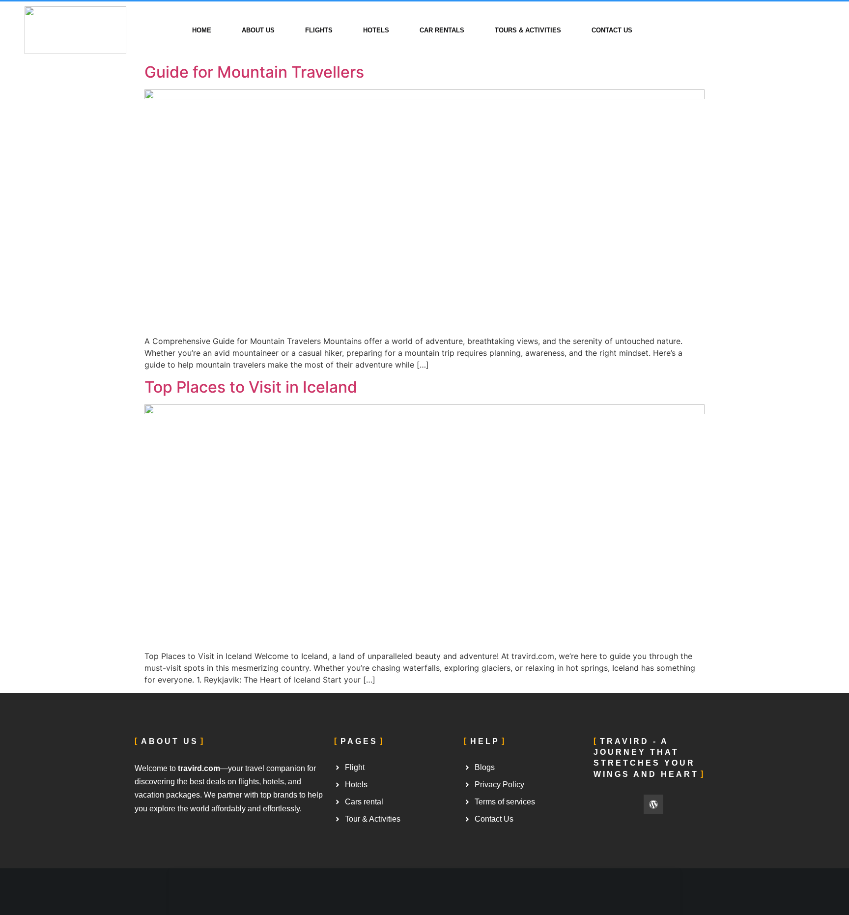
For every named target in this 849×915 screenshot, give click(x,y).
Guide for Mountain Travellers (254, 72)
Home (201, 30)
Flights (319, 30)
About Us (258, 30)
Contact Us (612, 30)
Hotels (376, 30)
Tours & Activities (528, 30)
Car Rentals (442, 30)
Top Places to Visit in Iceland (250, 387)
